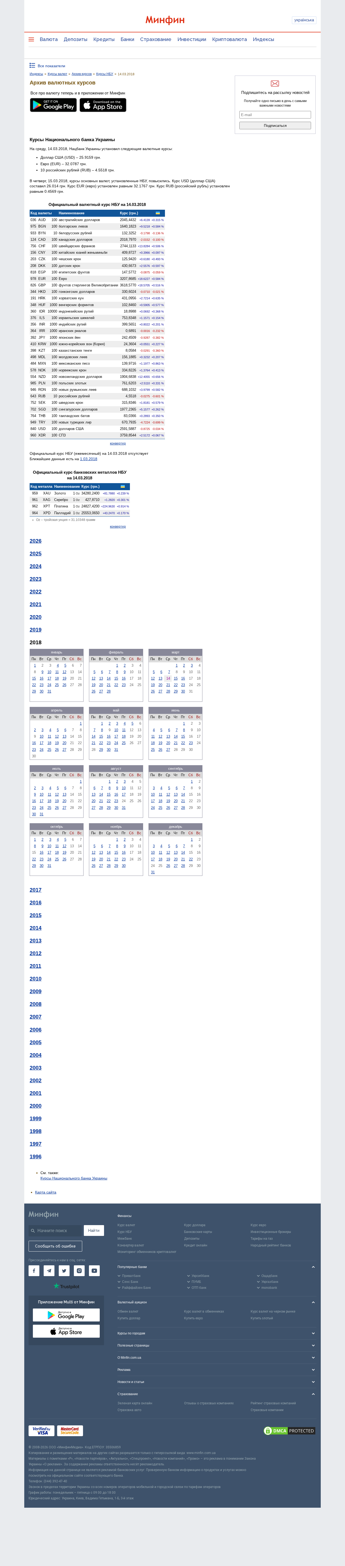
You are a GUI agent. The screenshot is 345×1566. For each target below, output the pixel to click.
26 (64, 685)
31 (49, 691)
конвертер (118, 443)
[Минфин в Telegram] (49, 1270)
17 (49, 678)
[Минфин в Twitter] (64, 1270)
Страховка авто (129, 1410)
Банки (127, 39)
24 (49, 685)
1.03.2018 (88, 459)
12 (64, 672)
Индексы (263, 39)
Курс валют (126, 1225)
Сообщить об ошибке (55, 1246)
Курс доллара (194, 1225)
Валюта (49, 39)
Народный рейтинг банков (271, 1245)
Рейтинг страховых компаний (273, 1403)
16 (41, 678)
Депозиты (75, 39)
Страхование (155, 39)
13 (101, 678)
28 (109, 691)
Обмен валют (128, 1311)
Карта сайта (45, 1192)
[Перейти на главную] (172, 20)
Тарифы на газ (262, 1238)
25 (57, 685)
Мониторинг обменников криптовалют (147, 1252)
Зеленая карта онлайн (135, 1403)
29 (34, 691)
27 (101, 691)
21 (109, 685)
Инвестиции (191, 39)
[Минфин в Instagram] (79, 1270)
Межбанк (125, 1238)
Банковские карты (198, 1232)
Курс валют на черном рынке (273, 1311)
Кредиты (104, 39)
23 (41, 685)
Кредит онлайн (195, 1245)
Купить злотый (262, 1318)
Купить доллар (129, 1318)
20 (101, 685)
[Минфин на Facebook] (34, 1270)
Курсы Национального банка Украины (73, 1178)
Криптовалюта (229, 39)
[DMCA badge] (289, 1431)
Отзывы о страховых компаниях (209, 1403)
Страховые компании (267, 1410)
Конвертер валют (131, 1245)
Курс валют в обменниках (204, 1311)
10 (49, 672)
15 (34, 678)
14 (109, 678)
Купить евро (193, 1318)
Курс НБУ (125, 1232)
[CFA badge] (98, 1432)
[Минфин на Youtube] (94, 1270)
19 (64, 678)
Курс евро (258, 1225)
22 (34, 685)
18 (57, 678)
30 (41, 691)
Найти (93, 1230)
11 (57, 672)
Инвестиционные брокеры (271, 1232)
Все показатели (51, 66)
